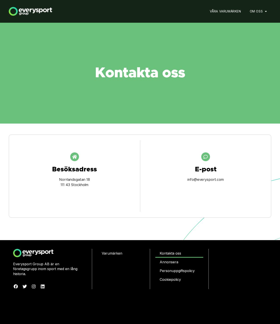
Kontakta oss (170, 253)
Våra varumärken (225, 11)
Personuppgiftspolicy (177, 271)
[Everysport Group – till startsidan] (40, 11)
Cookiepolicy (170, 279)
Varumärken (112, 253)
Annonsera (169, 262)
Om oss (256, 11)
